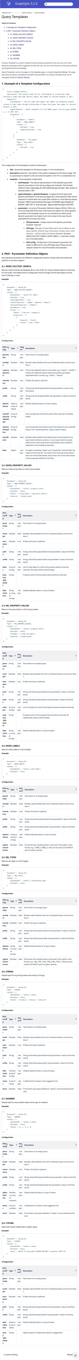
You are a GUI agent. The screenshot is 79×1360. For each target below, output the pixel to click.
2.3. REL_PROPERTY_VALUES (20, 41)
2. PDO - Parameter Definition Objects (20, 31)
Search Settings (8, 275)
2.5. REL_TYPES (15, 48)
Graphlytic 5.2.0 (26, 3)
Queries (37, 72)
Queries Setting (26, 13)
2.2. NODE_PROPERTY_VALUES (21, 38)
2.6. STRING (14, 52)
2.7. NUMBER (15, 55)
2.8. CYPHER (14, 58)
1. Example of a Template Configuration (21, 27)
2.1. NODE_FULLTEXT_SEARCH (21, 34)
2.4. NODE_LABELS (17, 45)
